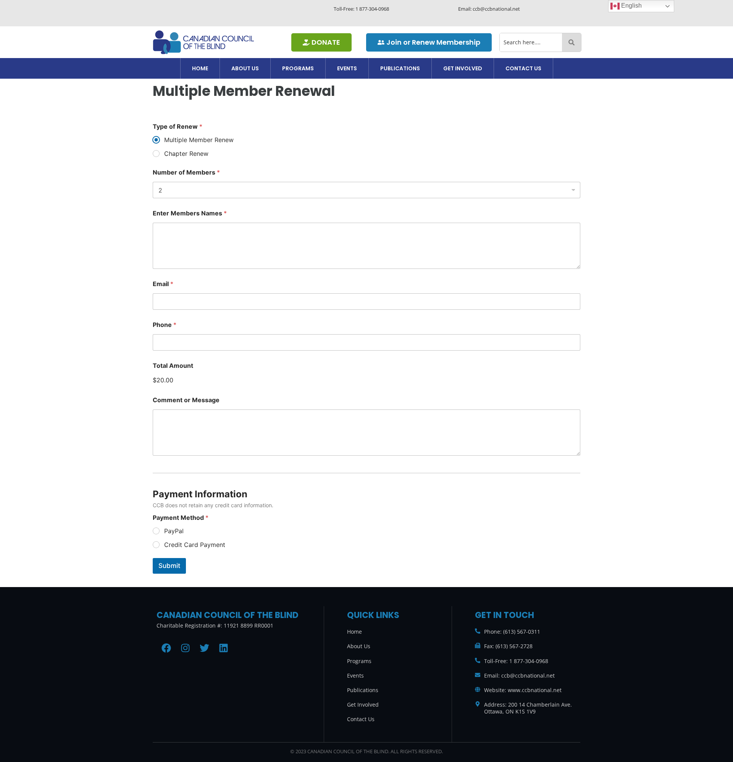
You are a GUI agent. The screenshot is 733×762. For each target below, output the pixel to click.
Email (163, 284)
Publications (400, 68)
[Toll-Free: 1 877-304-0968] (477, 660)
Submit (169, 565)
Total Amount (173, 365)
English (631, 5)
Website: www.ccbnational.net (523, 690)
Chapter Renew (186, 153)
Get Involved (462, 68)
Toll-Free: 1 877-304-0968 (516, 661)
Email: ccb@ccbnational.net (519, 675)
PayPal (174, 531)
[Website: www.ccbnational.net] (477, 689)
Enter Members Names (190, 213)
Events (347, 68)
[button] (245, 68)
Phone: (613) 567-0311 (512, 631)
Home (200, 68)
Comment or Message (186, 400)
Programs (298, 68)
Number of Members (186, 172)
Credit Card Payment (194, 544)
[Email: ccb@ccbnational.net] (477, 675)
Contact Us (523, 68)
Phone (164, 324)
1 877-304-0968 (372, 8)
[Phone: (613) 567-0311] (477, 631)
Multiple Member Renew (199, 140)
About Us (245, 68)
